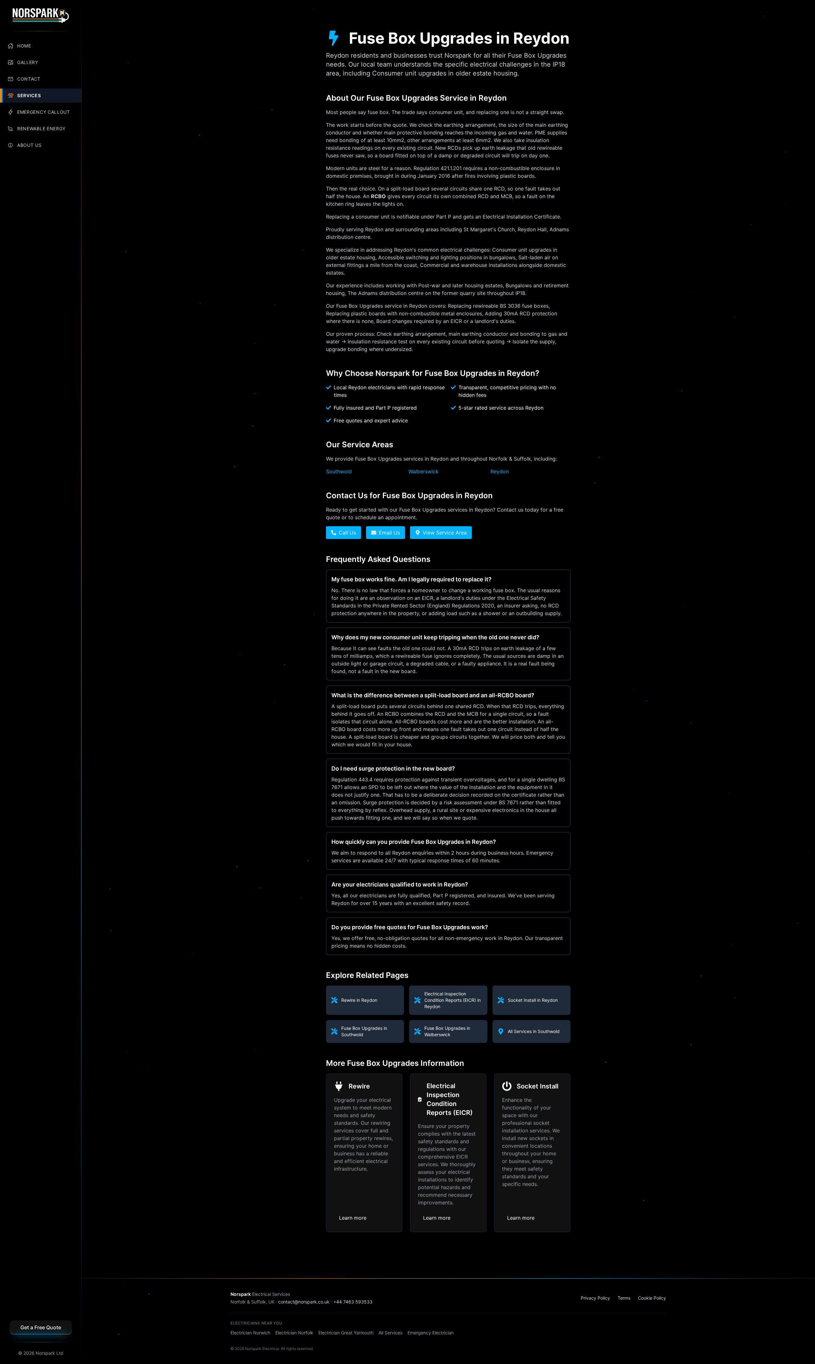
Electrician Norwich (250, 1332)
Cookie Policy (652, 1298)
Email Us (389, 532)
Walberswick (423, 471)
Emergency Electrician (431, 1332)
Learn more (352, 1218)
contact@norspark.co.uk (304, 1301)
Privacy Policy (595, 1298)
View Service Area (445, 532)
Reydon (500, 471)
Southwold (339, 471)
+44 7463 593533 (352, 1301)
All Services (390, 1332)
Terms (624, 1298)
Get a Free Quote (40, 1327)
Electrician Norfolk (294, 1332)
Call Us (347, 532)
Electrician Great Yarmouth (345, 1332)
